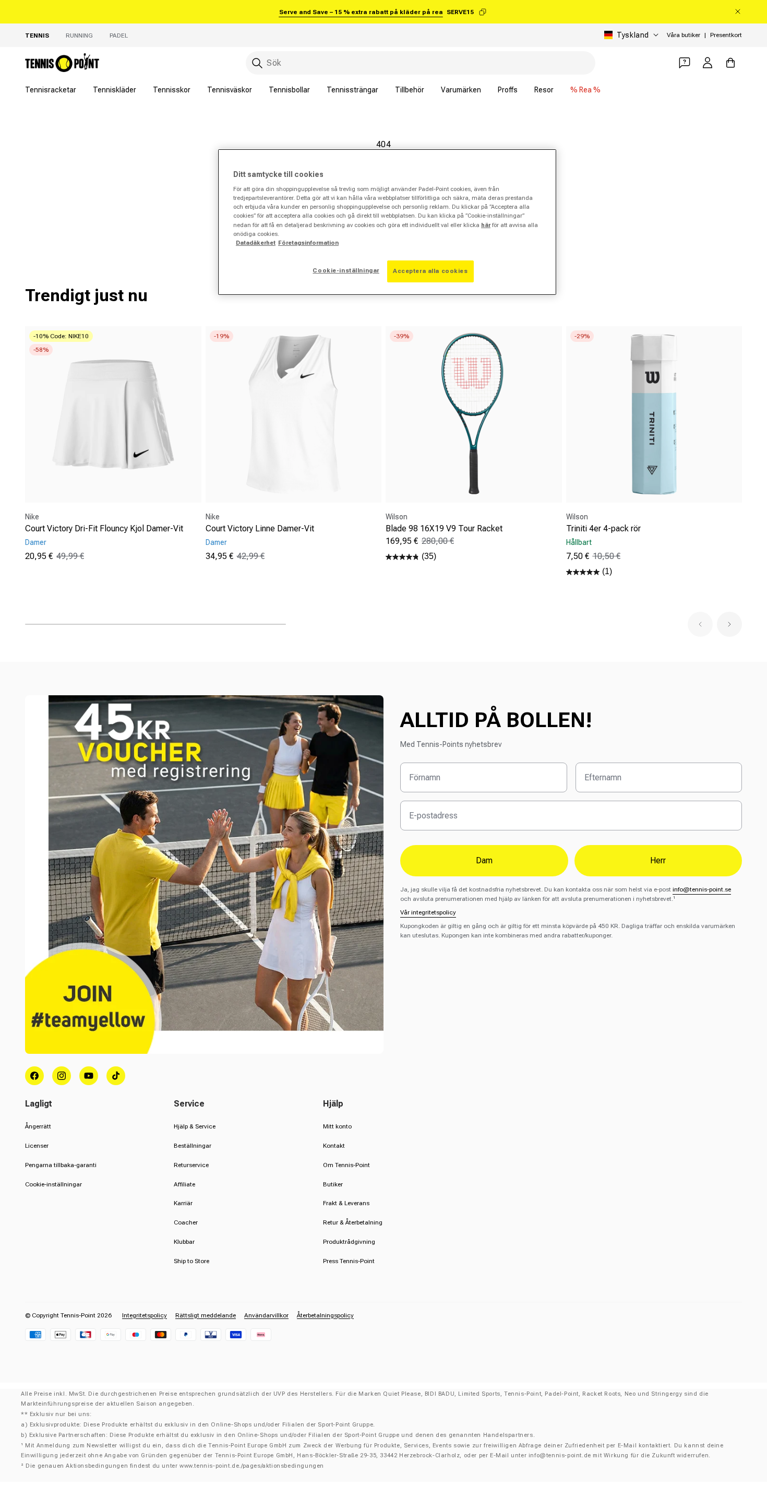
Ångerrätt (38, 1126)
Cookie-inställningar (53, 1184)
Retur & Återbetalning (352, 1222)
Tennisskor (171, 90)
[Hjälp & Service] (684, 62)
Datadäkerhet (255, 242)
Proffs (508, 90)
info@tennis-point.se (702, 889)
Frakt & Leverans (346, 1203)
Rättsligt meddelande (205, 1315)
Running (79, 35)
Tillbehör (409, 90)
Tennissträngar (352, 90)
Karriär (183, 1203)
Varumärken (461, 90)
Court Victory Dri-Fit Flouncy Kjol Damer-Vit (104, 528)
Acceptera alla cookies (430, 271)
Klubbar (184, 1241)
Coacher (186, 1222)
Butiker (333, 1184)
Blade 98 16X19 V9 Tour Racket (444, 528)
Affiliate (184, 1184)
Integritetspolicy (144, 1315)
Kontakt (334, 1145)
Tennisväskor (229, 90)
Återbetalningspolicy (325, 1315)
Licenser (37, 1145)
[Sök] (257, 63)
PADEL (119, 35)
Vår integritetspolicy (428, 912)
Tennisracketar (50, 90)
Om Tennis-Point (346, 1165)
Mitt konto (337, 1126)
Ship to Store (191, 1261)
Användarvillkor (266, 1315)
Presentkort (726, 35)
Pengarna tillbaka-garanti (61, 1165)
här (485, 225)
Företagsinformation (308, 242)
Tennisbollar (289, 90)
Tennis (37, 35)
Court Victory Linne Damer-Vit (260, 528)
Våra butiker (683, 35)
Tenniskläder (114, 90)
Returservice (191, 1165)
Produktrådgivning (349, 1241)
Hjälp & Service (194, 1126)
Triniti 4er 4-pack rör (603, 528)
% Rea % (585, 90)
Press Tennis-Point (349, 1261)
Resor (544, 90)
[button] (700, 624)
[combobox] (420, 63)
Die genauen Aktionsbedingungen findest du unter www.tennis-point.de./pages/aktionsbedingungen (175, 1466)
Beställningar (192, 1145)
